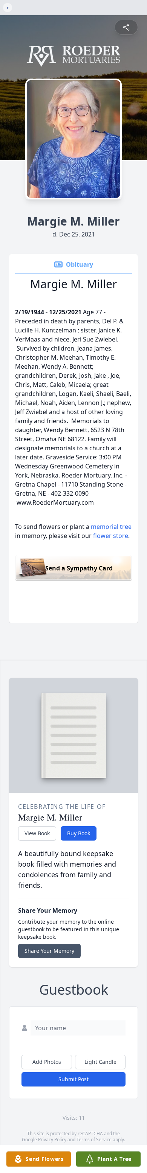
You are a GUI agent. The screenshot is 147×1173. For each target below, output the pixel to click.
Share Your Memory (49, 950)
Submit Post (73, 1079)
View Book (37, 833)
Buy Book (78, 833)
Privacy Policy (52, 1139)
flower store (110, 536)
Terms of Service (94, 1139)
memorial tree (111, 526)
